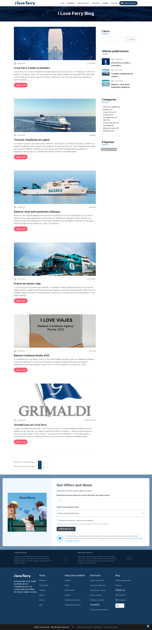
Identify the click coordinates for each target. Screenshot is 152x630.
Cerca (131, 39)
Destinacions (69, 590)
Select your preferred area (68, 507)
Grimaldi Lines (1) (110, 117)
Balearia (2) (108, 109)
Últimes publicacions (123, 580)
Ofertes (67, 580)
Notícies (118, 585)
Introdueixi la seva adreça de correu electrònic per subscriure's (83, 495)
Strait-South (43, 585)
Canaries (42, 590)
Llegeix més (21, 85)
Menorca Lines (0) (111, 128)
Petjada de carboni (97, 600)
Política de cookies (111, 627)
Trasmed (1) (108, 115)
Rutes (67, 585)
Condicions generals (97, 585)
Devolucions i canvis (97, 590)
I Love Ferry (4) (109, 112)
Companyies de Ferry (73, 600)
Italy (40, 605)
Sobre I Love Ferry (97, 580)
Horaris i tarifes (95, 595)
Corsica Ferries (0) (111, 123)
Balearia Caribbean (109, 149)
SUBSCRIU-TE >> (66, 529)
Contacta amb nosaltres (99, 610)
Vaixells (67, 595)
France (41, 600)
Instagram (122, 600)
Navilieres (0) (108, 131)
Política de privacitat (84, 627)
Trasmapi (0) (108, 125)
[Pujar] (148, 626)
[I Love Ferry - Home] (22, 576)
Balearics (42, 580)
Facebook (122, 595)
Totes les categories (111, 107)
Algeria (41, 595)
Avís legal (97, 627)
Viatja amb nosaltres (72, 605)
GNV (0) (106, 120)
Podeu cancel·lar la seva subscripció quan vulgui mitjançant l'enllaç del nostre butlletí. (82, 524)
